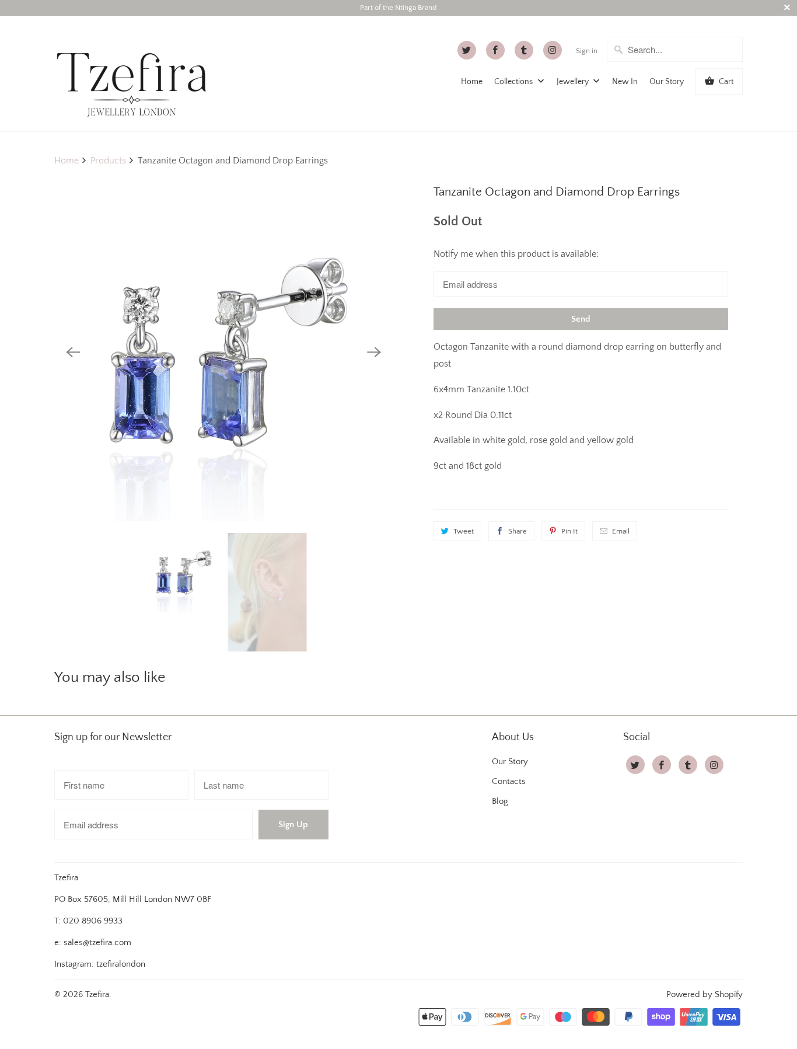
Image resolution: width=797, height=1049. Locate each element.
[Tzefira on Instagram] (552, 50)
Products (108, 160)
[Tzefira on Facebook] (495, 50)
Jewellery (573, 81)
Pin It (569, 531)
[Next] (374, 352)
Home (472, 81)
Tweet (463, 531)
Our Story (666, 81)
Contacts (509, 781)
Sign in (586, 51)
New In (625, 81)
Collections (514, 81)
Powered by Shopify (704, 994)
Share (517, 531)
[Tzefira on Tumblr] (524, 50)
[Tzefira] (136, 73)
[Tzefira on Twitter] (466, 50)
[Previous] (73, 352)
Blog (500, 801)
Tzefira (97, 994)
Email (621, 531)
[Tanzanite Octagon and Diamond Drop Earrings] (223, 352)
